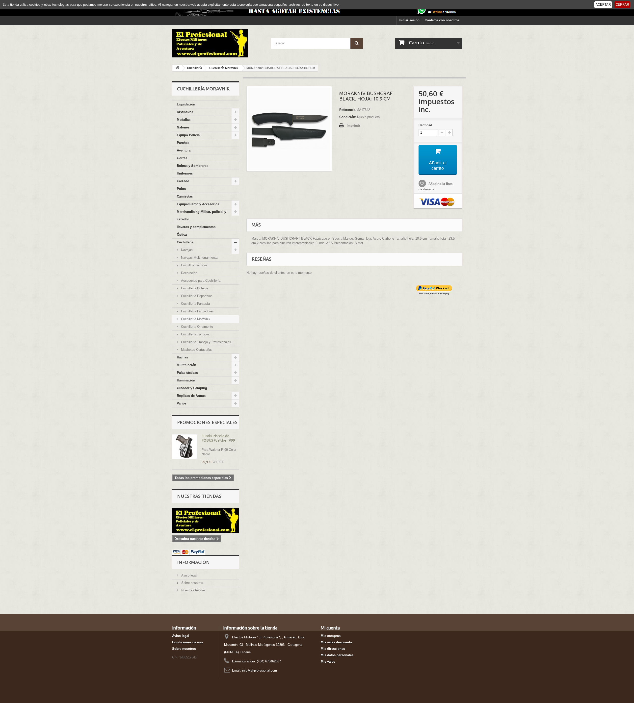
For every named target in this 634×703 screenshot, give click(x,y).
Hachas (182, 357)
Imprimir (353, 125)
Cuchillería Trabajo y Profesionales (205, 342)
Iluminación (186, 380)
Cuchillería (185, 242)
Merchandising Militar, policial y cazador (201, 215)
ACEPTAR (603, 4)
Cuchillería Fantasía (195, 303)
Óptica (182, 234)
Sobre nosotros (191, 583)
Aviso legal (188, 575)
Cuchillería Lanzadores (197, 311)
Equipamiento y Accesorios (198, 204)
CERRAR (622, 4)
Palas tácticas (187, 373)
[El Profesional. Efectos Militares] (218, 43)
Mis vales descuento (336, 642)
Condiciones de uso (187, 642)
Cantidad (425, 125)
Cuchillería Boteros (194, 288)
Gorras (182, 158)
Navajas (186, 250)
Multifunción (186, 365)
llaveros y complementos (196, 227)
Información (193, 562)
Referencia (347, 110)
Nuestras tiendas (199, 496)
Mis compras (331, 636)
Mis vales (328, 661)
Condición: (347, 117)
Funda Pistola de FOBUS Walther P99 (218, 438)
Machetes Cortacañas (196, 350)
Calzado (183, 181)
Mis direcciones (333, 649)
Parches (183, 143)
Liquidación (186, 104)
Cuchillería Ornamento (196, 326)
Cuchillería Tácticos (195, 334)
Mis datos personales (337, 655)
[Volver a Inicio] (177, 68)
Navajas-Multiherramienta (198, 257)
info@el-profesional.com (259, 670)
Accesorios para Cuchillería (200, 280)
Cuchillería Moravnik (195, 319)
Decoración (188, 273)
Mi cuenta (330, 627)
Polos (181, 189)
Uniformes (185, 173)
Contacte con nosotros (442, 20)
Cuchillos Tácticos (194, 265)
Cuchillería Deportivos (196, 296)
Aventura (183, 150)
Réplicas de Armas (191, 396)
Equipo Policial (189, 135)
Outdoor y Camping (192, 388)
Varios (181, 403)
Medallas (183, 120)
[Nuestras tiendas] (205, 520)
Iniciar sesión (409, 20)
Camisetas (185, 196)
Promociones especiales (207, 422)
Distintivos (185, 112)
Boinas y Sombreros (192, 166)
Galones (183, 127)
